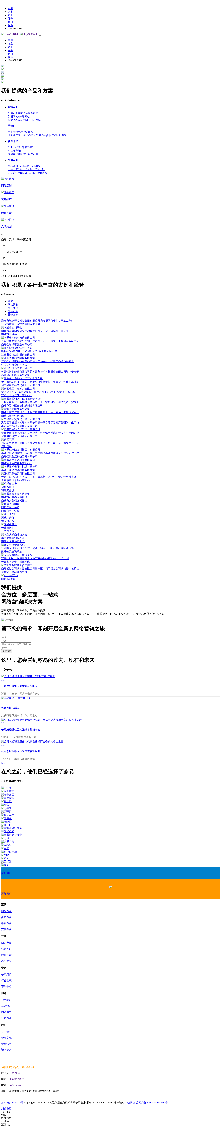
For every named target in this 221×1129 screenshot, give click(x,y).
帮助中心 (6, 986)
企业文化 (6, 1037)
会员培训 (6, 1006)
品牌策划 (6, 960)
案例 (10, 8)
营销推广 (6, 948)
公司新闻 (6, 974)
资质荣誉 (6, 1043)
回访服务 (6, 1012)
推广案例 (6, 917)
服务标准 (6, 1000)
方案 (10, 11)
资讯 (10, 15)
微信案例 (6, 923)
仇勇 (130, 1102)
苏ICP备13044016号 (12, 1102)
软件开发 (6, 954)
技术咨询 (6, 1018)
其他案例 (6, 929)
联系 (10, 25)
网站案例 (6, 911)
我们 (10, 22)
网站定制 (6, 942)
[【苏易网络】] (20, 34)
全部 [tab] (10, 301)
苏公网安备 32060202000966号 (150, 1102)
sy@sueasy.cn (17, 1085)
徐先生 (16, 1073)
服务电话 (6, 1108)
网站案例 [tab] (13, 304)
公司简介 (6, 1031)
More (4, 763)
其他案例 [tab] (13, 314)
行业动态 (6, 980)
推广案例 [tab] (13, 308)
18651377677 (17, 1079)
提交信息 (7, 651)
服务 (10, 18)
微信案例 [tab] (13, 311)
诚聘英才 (6, 1049)
